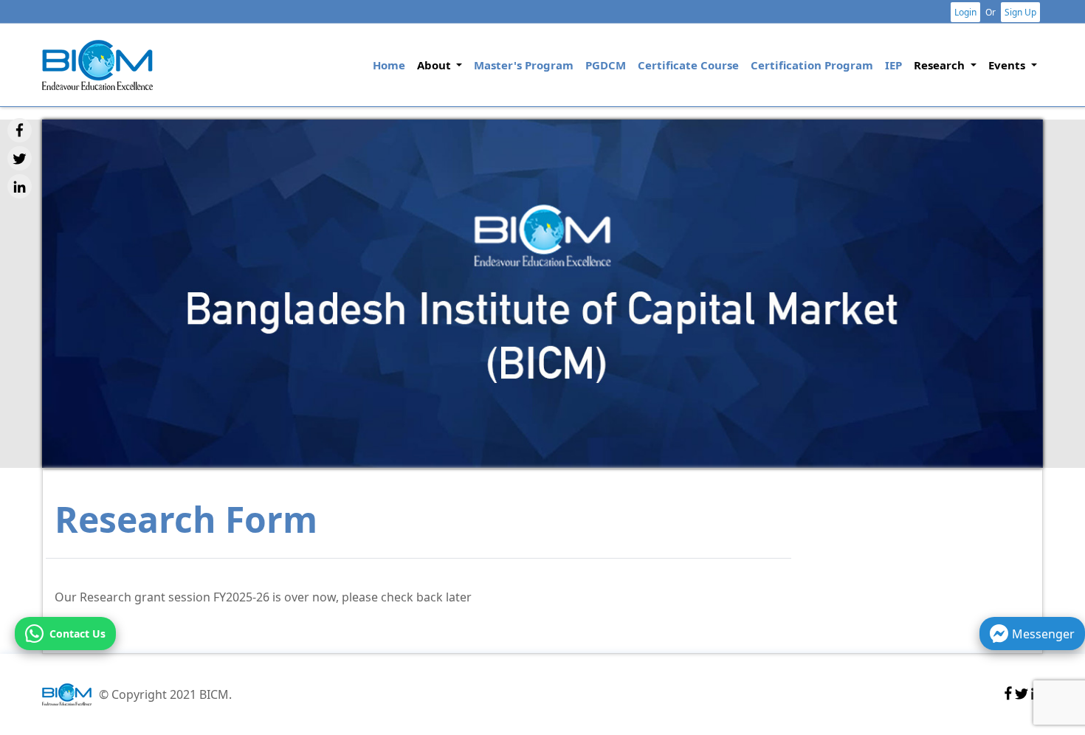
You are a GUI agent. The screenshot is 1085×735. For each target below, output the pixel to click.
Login (965, 12)
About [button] (435, 65)
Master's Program (524, 65)
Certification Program (812, 65)
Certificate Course (688, 65)
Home (392, 64)
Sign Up (1020, 12)
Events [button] (1008, 65)
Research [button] (941, 65)
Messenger (1043, 634)
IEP (893, 65)
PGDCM (605, 65)
